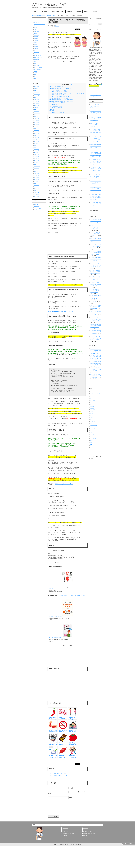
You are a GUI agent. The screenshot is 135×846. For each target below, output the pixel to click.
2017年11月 (36, 145)
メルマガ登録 (69, 11)
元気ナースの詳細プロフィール (58, 11)
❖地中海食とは (55, 104)
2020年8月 (36, 99)
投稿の (36, 206)
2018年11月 (36, 128)
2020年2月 (36, 111)
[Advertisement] (67, 72)
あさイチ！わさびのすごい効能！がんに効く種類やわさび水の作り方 (95, 319)
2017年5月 (36, 156)
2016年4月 (36, 181)
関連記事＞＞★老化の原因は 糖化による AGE (61, 311)
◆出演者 (51, 110)
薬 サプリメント (38, 67)
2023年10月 (37, 94)
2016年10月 (37, 169)
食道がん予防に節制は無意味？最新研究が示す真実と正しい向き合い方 (95, 106)
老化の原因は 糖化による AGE (58, 776)
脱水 (35, 63)
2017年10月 (37, 147)
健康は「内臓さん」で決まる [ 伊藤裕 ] (56, 588)
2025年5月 (36, 92)
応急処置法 (36, 40)
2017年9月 (36, 149)
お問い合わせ (78, 11)
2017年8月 (36, 150)
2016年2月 (36, 185)
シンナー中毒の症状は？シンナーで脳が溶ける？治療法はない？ (95, 234)
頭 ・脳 (35, 76)
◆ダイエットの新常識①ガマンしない (58, 86)
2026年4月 (36, 86)
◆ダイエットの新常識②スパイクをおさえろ (60, 88)
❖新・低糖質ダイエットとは (58, 90)
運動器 (35, 72)
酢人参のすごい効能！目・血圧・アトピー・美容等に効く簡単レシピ (95, 265)
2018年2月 (36, 141)
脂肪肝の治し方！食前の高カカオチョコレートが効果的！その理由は (95, 338)
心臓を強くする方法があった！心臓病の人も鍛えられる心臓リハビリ (95, 278)
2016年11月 (36, 168)
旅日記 (35, 44)
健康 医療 (36, 31)
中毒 (35, 29)
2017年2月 (36, 162)
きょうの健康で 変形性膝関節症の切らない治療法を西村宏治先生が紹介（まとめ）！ (95, 169)
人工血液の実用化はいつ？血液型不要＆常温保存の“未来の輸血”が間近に (95, 131)
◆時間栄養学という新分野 (56, 106)
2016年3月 (36, 183)
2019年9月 (36, 116)
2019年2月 (36, 126)
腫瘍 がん (36, 65)
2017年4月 (36, 158)
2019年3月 (36, 124)
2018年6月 (36, 133)
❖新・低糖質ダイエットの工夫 (59, 91)
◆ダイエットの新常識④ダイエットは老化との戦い (61, 99)
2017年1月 (36, 164)
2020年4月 (36, 107)
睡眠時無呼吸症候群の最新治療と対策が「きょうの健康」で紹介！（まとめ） (95, 147)
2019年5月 (36, 122)
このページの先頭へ (129, 843)
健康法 (57, 26)
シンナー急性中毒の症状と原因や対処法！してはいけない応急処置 (95, 259)
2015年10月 (37, 192)
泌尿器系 (36, 46)
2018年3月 (36, 139)
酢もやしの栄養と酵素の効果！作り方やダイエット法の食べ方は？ (95, 297)
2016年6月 (36, 177)
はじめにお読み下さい (44, 11)
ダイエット (36, 22)
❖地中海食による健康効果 (58, 102)
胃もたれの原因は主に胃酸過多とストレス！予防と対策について (95, 204)
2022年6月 (36, 97)
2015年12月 (37, 188)
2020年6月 (36, 103)
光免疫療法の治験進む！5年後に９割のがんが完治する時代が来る (95, 284)
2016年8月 (36, 173)
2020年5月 (36, 105)
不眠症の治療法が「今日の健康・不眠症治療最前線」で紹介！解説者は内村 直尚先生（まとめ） (95, 154)
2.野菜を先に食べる (58, 94)
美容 (35, 61)
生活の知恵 (36, 52)
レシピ (35, 27)
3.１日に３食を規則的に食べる (60, 96)
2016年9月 (36, 171)
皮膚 (35, 54)
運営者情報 (95, 11)
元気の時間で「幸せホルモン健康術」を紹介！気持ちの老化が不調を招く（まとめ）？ (95, 162)
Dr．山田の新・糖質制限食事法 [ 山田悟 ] (57, 616)
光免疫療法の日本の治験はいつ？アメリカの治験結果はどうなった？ (95, 240)
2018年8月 (36, 132)
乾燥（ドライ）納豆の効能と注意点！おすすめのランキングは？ (95, 313)
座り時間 (36, 38)
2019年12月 (37, 113)
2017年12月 (37, 143)
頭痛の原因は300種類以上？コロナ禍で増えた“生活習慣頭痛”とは (95, 182)
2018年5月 (36, 135)
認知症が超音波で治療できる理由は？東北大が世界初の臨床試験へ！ (95, 369)
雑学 (35, 74)
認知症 (35, 71)
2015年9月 (36, 194)
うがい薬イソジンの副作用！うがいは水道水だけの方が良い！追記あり (95, 253)
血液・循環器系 (37, 69)
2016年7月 (36, 175)
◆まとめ (51, 109)
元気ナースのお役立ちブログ (49, 4)
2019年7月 (36, 118)
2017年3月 (36, 160)
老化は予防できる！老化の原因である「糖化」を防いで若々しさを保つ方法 (95, 189)
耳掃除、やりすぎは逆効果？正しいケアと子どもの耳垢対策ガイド (95, 119)
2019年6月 (36, 120)
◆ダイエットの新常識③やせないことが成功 (60, 98)
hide (71, 84)
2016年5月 (36, 179)
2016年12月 (37, 166)
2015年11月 (36, 190)
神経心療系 (36, 59)
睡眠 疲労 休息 (38, 57)
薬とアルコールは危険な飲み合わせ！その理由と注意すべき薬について (95, 272)
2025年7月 (36, 88)
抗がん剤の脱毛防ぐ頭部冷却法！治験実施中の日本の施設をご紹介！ (95, 326)
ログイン (36, 204)
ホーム (35, 11)
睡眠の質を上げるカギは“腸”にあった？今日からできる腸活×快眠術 (95, 112)
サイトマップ (86, 11)
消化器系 (36, 48)
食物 (35, 78)
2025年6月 (36, 90)
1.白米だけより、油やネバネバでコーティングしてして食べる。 (68, 93)
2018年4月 (36, 137)
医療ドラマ (36, 35)
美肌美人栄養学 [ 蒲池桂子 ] (56, 637)
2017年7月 (36, 152)
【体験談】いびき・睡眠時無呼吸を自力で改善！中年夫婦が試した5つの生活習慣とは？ (95, 197)
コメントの (37, 208)
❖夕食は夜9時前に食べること (59, 107)
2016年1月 (36, 187)
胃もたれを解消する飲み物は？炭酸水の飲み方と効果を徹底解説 (95, 176)
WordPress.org (37, 209)
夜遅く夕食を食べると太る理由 (58, 773)
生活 (35, 50)
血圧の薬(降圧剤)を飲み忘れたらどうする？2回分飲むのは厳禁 (95, 332)
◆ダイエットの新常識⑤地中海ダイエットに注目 (61, 101)
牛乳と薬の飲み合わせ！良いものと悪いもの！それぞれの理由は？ (95, 291)
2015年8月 (36, 196)
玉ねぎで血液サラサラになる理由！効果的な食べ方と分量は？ (95, 246)
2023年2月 (36, 95)
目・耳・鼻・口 (37, 55)
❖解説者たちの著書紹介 (57, 112)
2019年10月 (37, 114)
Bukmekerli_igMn (94, 353)
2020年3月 (36, 109)
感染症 (35, 42)
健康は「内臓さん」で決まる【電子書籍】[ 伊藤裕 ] (72, 595)
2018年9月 (36, 130)
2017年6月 (36, 154)
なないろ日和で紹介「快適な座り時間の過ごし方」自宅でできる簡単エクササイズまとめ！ (95, 139)
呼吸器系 (36, 36)
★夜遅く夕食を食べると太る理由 (64, 484)
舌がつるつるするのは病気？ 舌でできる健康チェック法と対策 (95, 307)
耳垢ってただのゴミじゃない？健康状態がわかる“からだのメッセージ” (95, 125)
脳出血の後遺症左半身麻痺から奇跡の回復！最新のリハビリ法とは (95, 221)
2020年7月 (36, 101)
